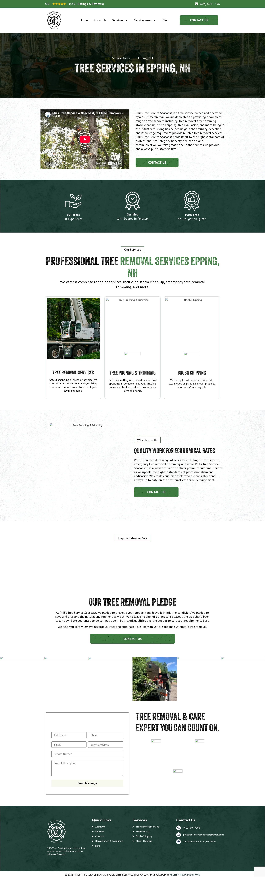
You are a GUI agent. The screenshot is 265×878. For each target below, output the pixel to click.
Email (199, 751)
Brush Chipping (192, 372)
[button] (132, 249)
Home (84, 20)
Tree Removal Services (73, 372)
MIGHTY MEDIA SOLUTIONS (185, 874)
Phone (156, 751)
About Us (100, 20)
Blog (165, 20)
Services (117, 20)
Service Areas (143, 20)
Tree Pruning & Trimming (132, 372)
